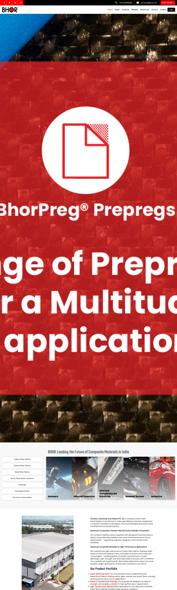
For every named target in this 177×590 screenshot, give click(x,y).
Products (125, 10)
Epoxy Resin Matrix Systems (22, 478)
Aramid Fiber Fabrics (22, 465)
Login (171, 10)
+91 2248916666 (125, 3)
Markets (135, 10)
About (117, 10)
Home (110, 10)
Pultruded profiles (22, 491)
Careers (154, 10)
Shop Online (167, 2)
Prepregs (22, 485)
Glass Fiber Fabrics (22, 472)
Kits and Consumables (22, 497)
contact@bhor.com (148, 3)
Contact (163, 10)
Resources (144, 10)
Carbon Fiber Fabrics (22, 459)
